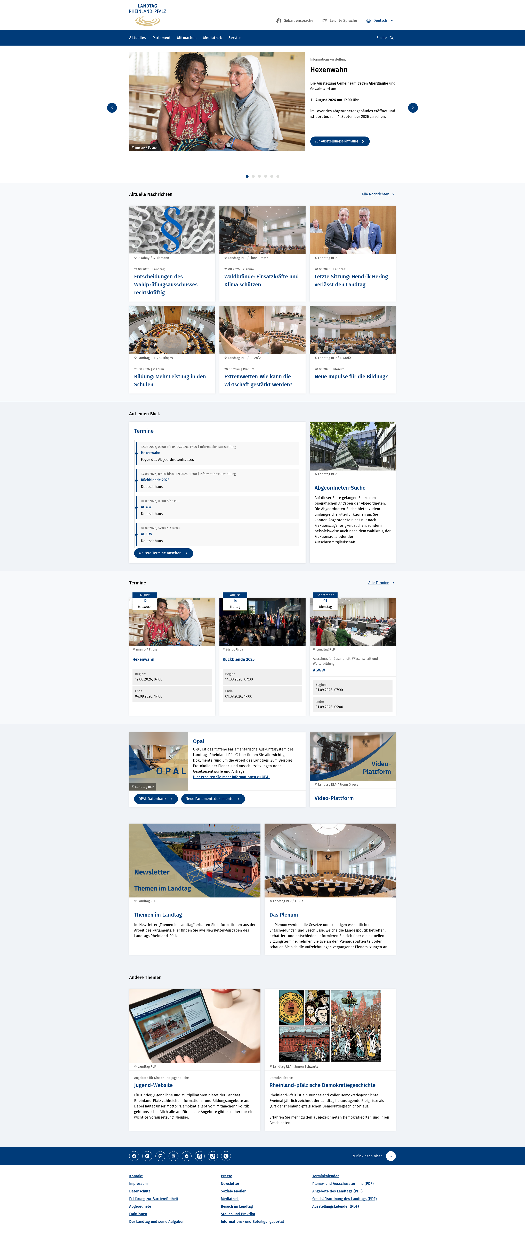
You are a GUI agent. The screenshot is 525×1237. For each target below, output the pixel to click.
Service (235, 38)
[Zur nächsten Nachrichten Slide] (413, 108)
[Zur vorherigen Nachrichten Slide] (112, 108)
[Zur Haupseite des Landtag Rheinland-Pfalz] (147, 15)
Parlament (162, 38)
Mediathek (212, 38)
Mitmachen (187, 38)
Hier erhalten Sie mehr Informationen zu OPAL (231, 777)
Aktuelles (137, 38)
